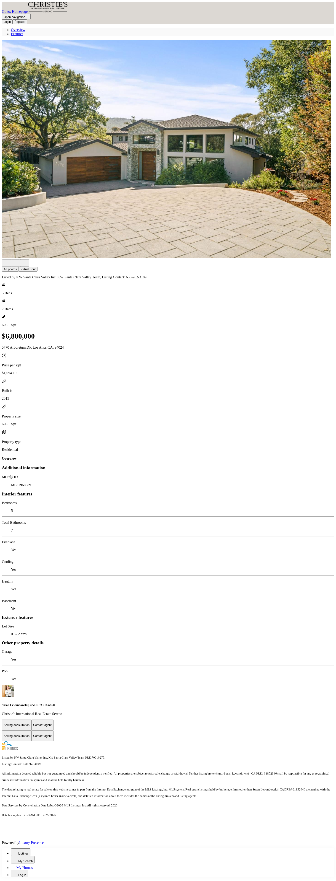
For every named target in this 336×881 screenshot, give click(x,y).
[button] (168, 149)
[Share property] (24, 263)
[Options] (6, 263)
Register (19, 21)
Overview (18, 30)
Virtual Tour (28, 269)
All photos (10, 269)
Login (7, 21)
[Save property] (15, 263)
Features (17, 34)
